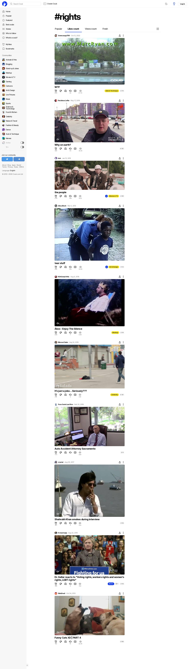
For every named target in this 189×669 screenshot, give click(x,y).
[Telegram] (19, 159)
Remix (111, 584)
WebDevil (61, 593)
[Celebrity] (13, 116)
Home (8, 11)
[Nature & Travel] (13, 121)
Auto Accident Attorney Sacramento (75, 448)
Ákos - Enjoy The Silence (68, 328)
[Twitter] (7, 159)
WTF (57, 87)
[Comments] (65, 91)
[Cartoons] (13, 86)
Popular (8, 16)
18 (122, 332)
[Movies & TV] (13, 77)
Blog (9, 165)
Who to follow (11, 33)
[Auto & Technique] (13, 134)
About (4, 165)
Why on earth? (63, 144)
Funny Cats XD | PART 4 (68, 637)
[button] (158, 29)
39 (122, 196)
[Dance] (13, 129)
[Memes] (13, 138)
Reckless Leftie (63, 100)
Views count (90, 29)
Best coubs (10, 24)
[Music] (13, 99)
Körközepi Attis (63, 276)
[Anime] (13, 143)
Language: (8, 170)
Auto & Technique (112, 91)
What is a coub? (11, 38)
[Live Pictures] (13, 94)
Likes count (73, 29)
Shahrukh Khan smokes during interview (77, 519)
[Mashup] (13, 73)
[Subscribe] (22, 143)
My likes (9, 44)
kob (59, 158)
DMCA (21, 167)
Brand (19, 165)
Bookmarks (10, 49)
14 (122, 267)
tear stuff (60, 263)
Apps (14, 165)
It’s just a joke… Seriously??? (71, 390)
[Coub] (4, 3)
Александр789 (64, 35)
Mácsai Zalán (63, 342)
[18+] (22, 147)
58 (122, 641)
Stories (8, 29)
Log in (182, 4)
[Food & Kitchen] (13, 112)
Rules (16, 167)
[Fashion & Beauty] (13, 125)
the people (60, 192)
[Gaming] (13, 81)
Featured (9, 20)
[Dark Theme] (166, 4)
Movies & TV (113, 196)
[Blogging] (13, 64)
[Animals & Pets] (13, 60)
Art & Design (113, 267)
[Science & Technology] (13, 108)
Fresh (105, 29)
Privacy (10, 167)
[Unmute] (58, 139)
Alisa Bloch (62, 206)
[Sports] (13, 103)
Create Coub (52, 4)
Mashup (115, 332)
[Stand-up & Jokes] (13, 68)
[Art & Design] (13, 90)
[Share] (119, 35)
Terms (4, 167)
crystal (60, 462)
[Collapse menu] (27, 665)
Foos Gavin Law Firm (65, 404)
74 (122, 91)
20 (121, 148)
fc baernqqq (62, 533)
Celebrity (114, 394)
